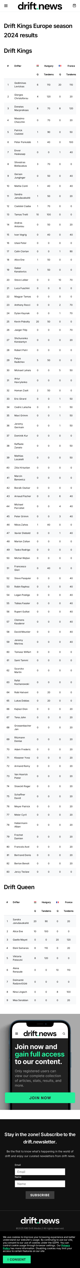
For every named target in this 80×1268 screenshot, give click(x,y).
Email (18, 1164)
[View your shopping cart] (74, 5)
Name (18, 1176)
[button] (6, 5)
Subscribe (40, 1195)
